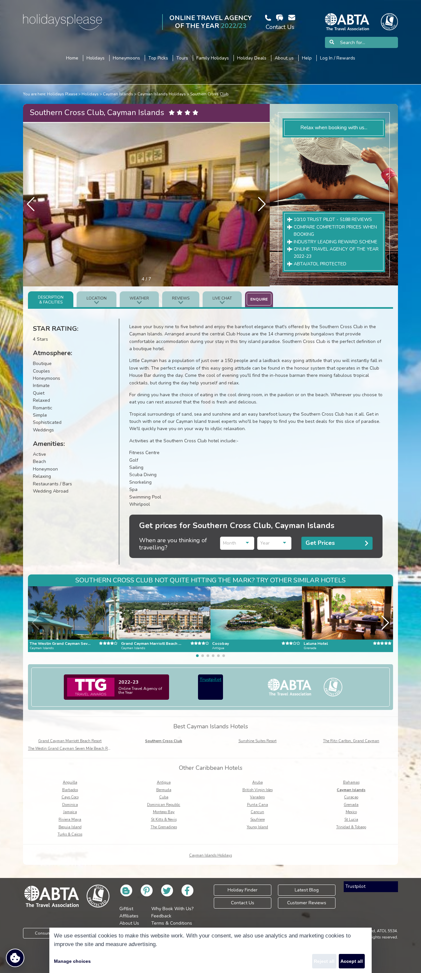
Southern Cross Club (209, 94)
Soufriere (257, 819)
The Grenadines (164, 827)
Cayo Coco (70, 797)
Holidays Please (62, 94)
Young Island (257, 827)
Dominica (70, 804)
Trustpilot (210, 679)
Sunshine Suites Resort (257, 741)
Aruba (257, 782)
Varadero (257, 797)
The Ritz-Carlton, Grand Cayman (351, 741)
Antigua (164, 782)
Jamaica (70, 812)
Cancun (257, 812)
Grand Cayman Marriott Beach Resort (70, 741)
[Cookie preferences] (15, 958)
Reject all (324, 961)
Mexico (351, 812)
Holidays (90, 94)
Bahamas (351, 782)
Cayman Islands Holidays (161, 94)
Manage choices (72, 961)
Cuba (163, 797)
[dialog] (210, 950)
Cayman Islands (118, 94)
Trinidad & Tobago (351, 827)
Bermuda (163, 790)
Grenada (351, 804)
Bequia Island (70, 827)
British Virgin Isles (257, 790)
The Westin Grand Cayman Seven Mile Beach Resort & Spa (77, 748)
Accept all (351, 961)
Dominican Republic (163, 804)
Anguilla (70, 782)
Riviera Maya (70, 819)
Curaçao (351, 797)
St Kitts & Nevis (164, 819)
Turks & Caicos (70, 834)
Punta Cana (257, 804)
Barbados (70, 790)
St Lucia (351, 819)
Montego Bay (164, 812)
